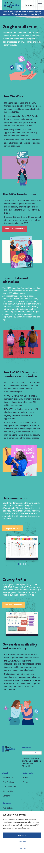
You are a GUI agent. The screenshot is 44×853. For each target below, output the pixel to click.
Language (29, 4)
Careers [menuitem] (6, 796)
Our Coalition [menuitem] (8, 782)
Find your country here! (14, 604)
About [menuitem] (5, 773)
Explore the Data (13, 528)
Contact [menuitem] (26, 782)
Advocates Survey (32, 14)
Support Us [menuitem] (7, 791)
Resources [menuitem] (6, 803)
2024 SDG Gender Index (15, 228)
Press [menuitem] (25, 777)
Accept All (22, 835)
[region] (22, 832)
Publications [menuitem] (8, 808)
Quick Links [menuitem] (27, 773)
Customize (22, 842)
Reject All (22, 848)
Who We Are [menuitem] (8, 777)
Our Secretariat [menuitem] (9, 787)
